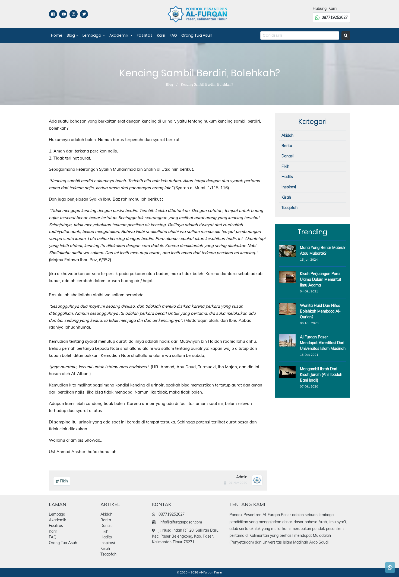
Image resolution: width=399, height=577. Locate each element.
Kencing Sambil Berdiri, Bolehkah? (207, 84)
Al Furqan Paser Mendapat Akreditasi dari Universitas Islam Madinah (323, 343)
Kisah (286, 197)
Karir (161, 35)
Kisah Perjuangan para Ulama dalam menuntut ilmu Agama (320, 279)
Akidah (287, 135)
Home (56, 35)
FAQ (173, 35)
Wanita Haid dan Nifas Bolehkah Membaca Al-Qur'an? (320, 311)
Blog (71, 35)
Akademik (119, 35)
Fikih (63, 481)
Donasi (287, 156)
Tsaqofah (289, 207)
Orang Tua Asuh (196, 35)
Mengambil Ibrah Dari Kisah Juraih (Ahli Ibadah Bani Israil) (321, 374)
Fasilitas (145, 35)
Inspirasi (288, 187)
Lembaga (92, 35)
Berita (286, 145)
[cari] (345, 35)
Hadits (287, 176)
